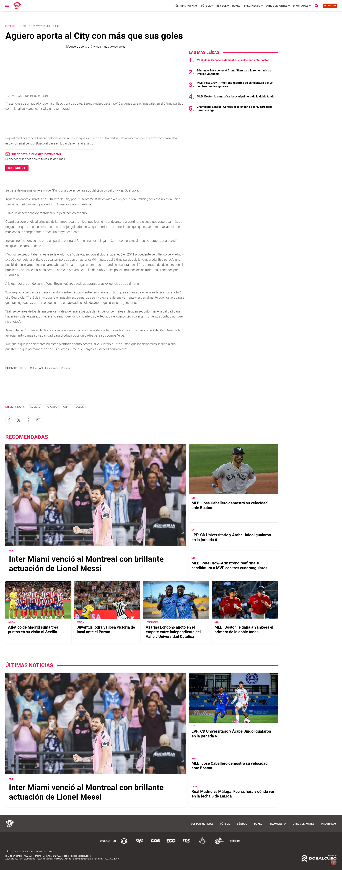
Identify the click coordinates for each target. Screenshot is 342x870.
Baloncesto (252, 5)
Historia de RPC (45, 851)
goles (80, 406)
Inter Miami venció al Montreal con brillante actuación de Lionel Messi (86, 563)
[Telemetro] (124, 843)
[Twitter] (18, 420)
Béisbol (221, 5)
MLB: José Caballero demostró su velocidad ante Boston (233, 60)
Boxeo (236, 5)
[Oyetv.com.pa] (139, 843)
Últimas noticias (186, 5)
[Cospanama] (155, 843)
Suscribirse (17, 168)
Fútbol (206, 5)
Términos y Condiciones (19, 851)
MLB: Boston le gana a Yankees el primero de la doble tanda (235, 96)
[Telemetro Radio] (218, 843)
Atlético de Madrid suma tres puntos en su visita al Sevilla (33, 629)
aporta (52, 406)
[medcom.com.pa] (234, 843)
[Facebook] (9, 420)
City (66, 406)
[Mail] (38, 420)
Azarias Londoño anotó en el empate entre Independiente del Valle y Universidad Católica (173, 632)
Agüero (35, 406)
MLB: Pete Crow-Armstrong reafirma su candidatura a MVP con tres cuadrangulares (229, 565)
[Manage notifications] (333, 862)
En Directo (330, 5)
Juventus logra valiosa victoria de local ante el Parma (106, 629)
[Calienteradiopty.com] (202, 843)
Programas (300, 5)
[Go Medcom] (108, 843)
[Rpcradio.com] (187, 843)
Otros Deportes (276, 5)
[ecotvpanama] (171, 843)
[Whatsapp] (28, 420)
